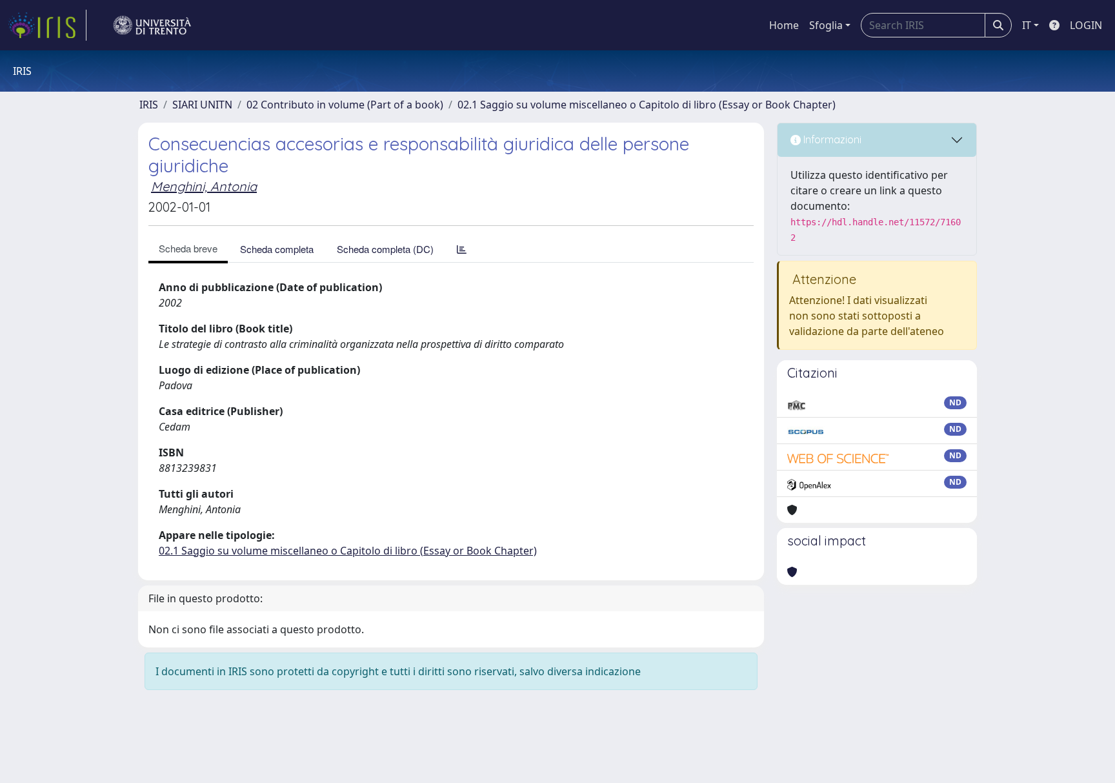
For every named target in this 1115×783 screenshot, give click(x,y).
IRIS (148, 104)
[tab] (461, 248)
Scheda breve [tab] (188, 248)
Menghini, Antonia (204, 186)
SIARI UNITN (202, 104)
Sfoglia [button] (826, 25)
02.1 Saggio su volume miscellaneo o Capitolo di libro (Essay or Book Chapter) (646, 104)
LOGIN (1086, 25)
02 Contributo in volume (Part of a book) (344, 104)
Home (784, 25)
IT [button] (1026, 25)
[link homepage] (47, 25)
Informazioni (831, 139)
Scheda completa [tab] (277, 249)
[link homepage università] (152, 25)
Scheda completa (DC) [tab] (385, 249)
